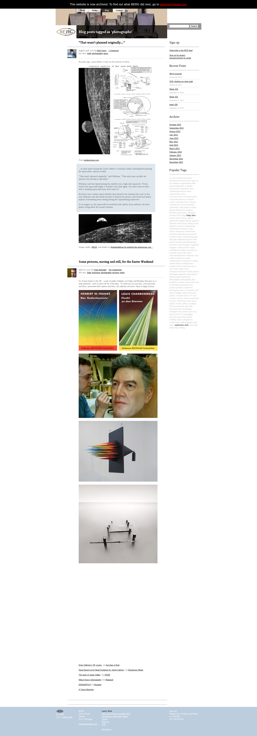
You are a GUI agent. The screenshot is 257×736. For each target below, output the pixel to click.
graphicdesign (185, 221)
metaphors (187, 261)
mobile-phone (175, 263)
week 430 (173, 105)
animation (173, 181)
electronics (182, 213)
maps (189, 253)
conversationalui (188, 205)
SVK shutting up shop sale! (181, 81)
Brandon (97, 685)
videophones (187, 320)
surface (185, 304)
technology (187, 309)
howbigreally (190, 226)
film (178, 215)
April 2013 (173, 145)
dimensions (180, 210)
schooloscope (181, 295)
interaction (180, 231)
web (182, 322)
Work (82, 10)
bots (192, 189)
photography (186, 279)
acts (174, 178)
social (188, 301)
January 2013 (175, 155)
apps (194, 181)
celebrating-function (177, 191)
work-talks (193, 325)
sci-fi (190, 295)
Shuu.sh (105, 722)
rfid (197, 290)
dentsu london (190, 207)
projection (188, 287)
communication (175, 197)
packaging (173, 274)
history (196, 223)
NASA (94, 247)
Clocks (105, 719)
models (172, 266)
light (175, 239)
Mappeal (109, 680)
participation (192, 274)
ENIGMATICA (85, 685)
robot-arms (191, 293)
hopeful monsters (176, 226)
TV (181, 314)
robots (172, 295)
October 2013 (175, 125)
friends (172, 218)
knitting (186, 237)
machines (96, 272)
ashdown (176, 183)
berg (182, 189)
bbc (177, 189)
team (179, 309)
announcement (184, 181)
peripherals (186, 277)
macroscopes (184, 245)
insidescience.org (91, 160)
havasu (184, 223)
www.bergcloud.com (173, 4)
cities (189, 191)
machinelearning (189, 242)
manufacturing (175, 253)
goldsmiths (174, 221)
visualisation (174, 322)
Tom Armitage (100, 269)
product (172, 287)
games (191, 218)
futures (184, 218)
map (184, 253)
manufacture (191, 250)
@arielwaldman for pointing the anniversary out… (132, 247)
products (180, 287)
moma (179, 266)
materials (190, 255)
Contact (119, 10)
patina (172, 277)
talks (191, 306)
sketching (181, 301)
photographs (97, 53)
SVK (171, 306)
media (187, 258)
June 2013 (173, 138)
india (191, 229)
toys (195, 312)
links (89, 272)
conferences (174, 205)
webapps (188, 322)
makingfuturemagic (177, 250)
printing (183, 285)
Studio (94, 10)
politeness (173, 282)
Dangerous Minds (135, 670)
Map (90, 719)
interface (173, 234)
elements (192, 213)
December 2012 (176, 159)
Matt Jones (101, 50)
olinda (190, 271)
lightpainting (183, 239)
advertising (181, 178)
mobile (195, 261)
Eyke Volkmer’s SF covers (90, 665)
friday (183, 215)
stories (172, 304)
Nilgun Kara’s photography (90, 680)
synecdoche (179, 306)
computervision (181, 202)
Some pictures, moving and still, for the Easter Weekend (116, 262)
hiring (190, 223)
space (105, 53)
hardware (173, 223)
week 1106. (67, 717)
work (187, 325)
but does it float (112, 665)
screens (172, 298)
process (189, 285)
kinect (179, 237)
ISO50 (107, 675)
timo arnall (182, 312)
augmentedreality (176, 186)
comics (183, 194)
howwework (174, 229)
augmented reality (188, 183)
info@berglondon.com (88, 724)
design (172, 210)
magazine (195, 245)
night (181, 269)
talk (186, 306)
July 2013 (173, 135)
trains (171, 314)
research (191, 290)
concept (192, 202)
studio (178, 304)
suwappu (192, 304)
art (170, 183)
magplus (173, 247)
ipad (179, 234)
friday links (191, 215)
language (194, 237)
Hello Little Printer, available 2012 (116, 714)
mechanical (179, 258)
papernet (182, 274)
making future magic (186, 247)
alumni (189, 178)
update (189, 317)
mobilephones (187, 263)
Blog (107, 10)
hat (179, 223)
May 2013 (173, 142)
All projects (106, 729)
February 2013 (175, 152)
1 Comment (114, 50)
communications (190, 197)
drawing (189, 210)
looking (178, 242)
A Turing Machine (86, 689)
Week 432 (173, 89)
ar (197, 181)
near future (174, 269)
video (122, 272)
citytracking (174, 194)
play (193, 279)
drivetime (173, 213)
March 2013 (174, 148)
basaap (172, 189)
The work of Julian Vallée (89, 675)
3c (170, 178)
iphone (184, 234)
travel (177, 314)
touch (190, 312)
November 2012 (176, 162)
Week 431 (173, 97)
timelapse (173, 312)
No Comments (115, 269)
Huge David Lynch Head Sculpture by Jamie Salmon (101, 670)
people (178, 277)
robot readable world (178, 293)
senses (180, 298)
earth (89, 53)
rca (185, 290)
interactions (190, 231)
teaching (173, 309)
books (186, 189)
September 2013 (176, 128)
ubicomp (173, 317)
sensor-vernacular (191, 298)
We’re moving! (175, 74)
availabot (188, 186)
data (182, 207)
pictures (115, 272)
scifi (194, 295)
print (193, 282)
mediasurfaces (175, 261)
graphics (195, 221)
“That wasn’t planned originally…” (102, 42)
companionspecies (177, 199)
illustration (184, 229)
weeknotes (179, 325)
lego (171, 239)
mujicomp (186, 266)
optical (196, 271)
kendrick (173, 237)
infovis (172, 231)
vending (172, 320)
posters (182, 282)
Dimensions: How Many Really (115, 716)
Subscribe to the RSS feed (180, 50)
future (178, 218)
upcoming (181, 317)
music (193, 266)
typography (188, 314)
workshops (174, 328)
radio (182, 290)
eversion (173, 215)
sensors (172, 301)
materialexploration (177, 255)
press (188, 282)
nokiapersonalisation (178, 271)
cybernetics (174, 207)
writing (182, 328)
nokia (186, 269)
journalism (192, 234)
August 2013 (174, 131)
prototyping (174, 290)
